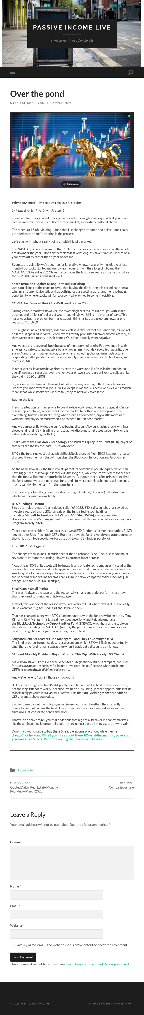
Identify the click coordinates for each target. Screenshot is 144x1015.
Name (15, 886)
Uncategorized (26, 770)
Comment (18, 842)
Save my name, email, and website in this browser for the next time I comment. (71, 945)
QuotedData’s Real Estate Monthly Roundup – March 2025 (34, 787)
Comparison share (121, 785)
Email (15, 906)
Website (16, 925)
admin (43, 103)
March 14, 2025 (21, 103)
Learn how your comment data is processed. (98, 964)
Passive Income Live (72, 27)
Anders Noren (113, 1003)
